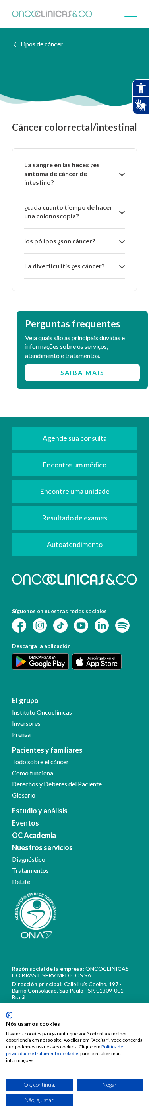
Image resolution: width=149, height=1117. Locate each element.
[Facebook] (19, 625)
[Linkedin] (102, 625)
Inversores (26, 723)
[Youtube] (81, 625)
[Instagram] (40, 625)
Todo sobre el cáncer (40, 761)
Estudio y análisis (40, 810)
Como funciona (32, 773)
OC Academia (34, 835)
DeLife (21, 881)
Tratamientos (30, 870)
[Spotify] (122, 625)
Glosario (23, 795)
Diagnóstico (28, 859)
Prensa (21, 734)
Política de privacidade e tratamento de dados (64, 1050)
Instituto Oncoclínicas (42, 712)
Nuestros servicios (42, 847)
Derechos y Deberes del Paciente (57, 784)
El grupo (25, 700)
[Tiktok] (60, 625)
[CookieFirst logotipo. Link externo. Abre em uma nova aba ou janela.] (9, 1015)
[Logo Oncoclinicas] (52, 14)
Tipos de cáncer (41, 44)
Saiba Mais (82, 372)
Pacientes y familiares (47, 750)
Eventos (25, 823)
